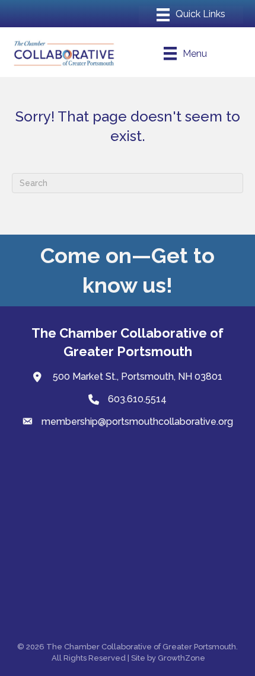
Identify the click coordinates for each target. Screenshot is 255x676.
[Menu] (191, 15)
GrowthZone (181, 657)
